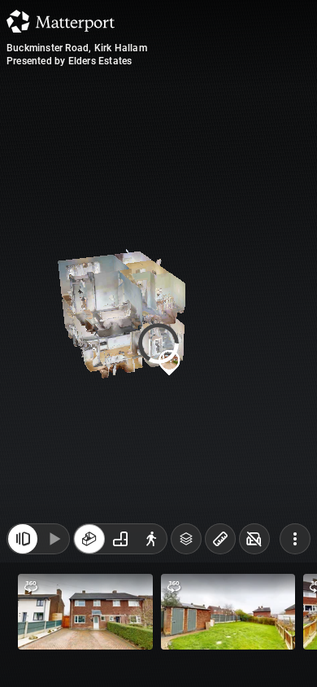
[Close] (22, 539)
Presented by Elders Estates (69, 61)
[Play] (53, 539)
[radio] (89, 539)
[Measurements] (220, 538)
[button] (85, 611)
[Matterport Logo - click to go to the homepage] (60, 21)
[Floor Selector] (186, 538)
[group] (120, 538)
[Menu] (295, 538)
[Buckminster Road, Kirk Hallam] (158, 343)
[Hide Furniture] (254, 538)
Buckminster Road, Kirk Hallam (77, 48)
